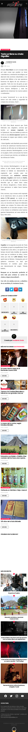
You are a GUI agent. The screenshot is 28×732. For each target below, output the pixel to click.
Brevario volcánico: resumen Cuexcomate (14, 618)
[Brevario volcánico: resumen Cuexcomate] (14, 605)
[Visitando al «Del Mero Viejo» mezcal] (14, 478)
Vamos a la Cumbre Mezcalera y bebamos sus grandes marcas (12, 392)
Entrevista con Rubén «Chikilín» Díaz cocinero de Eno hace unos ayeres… (13, 457)
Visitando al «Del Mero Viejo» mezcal (14, 490)
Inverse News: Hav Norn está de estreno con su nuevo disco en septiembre (14, 638)
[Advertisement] (14, 554)
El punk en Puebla (14, 593)
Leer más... (5, 375)
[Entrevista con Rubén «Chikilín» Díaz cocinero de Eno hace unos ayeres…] (14, 445)
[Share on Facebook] (7, 289)
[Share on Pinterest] (16, 289)
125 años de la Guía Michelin (11, 521)
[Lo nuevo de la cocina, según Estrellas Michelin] (14, 412)
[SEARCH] (26, 3)
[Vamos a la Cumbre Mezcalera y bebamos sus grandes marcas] (14, 385)
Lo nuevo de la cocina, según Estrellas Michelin (11, 424)
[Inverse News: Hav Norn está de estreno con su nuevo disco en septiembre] (14, 628)
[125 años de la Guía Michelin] (14, 510)
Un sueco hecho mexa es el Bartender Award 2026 (10, 369)
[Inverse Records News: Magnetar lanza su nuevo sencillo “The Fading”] (14, 650)
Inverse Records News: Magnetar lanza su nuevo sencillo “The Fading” (14, 660)
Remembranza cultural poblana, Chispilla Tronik (14, 686)
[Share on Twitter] (12, 289)
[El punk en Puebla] (14, 582)
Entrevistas (5, 453)
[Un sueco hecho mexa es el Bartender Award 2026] (14, 358)
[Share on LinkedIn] (20, 289)
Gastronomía (19, 347)
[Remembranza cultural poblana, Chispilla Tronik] (14, 673)
